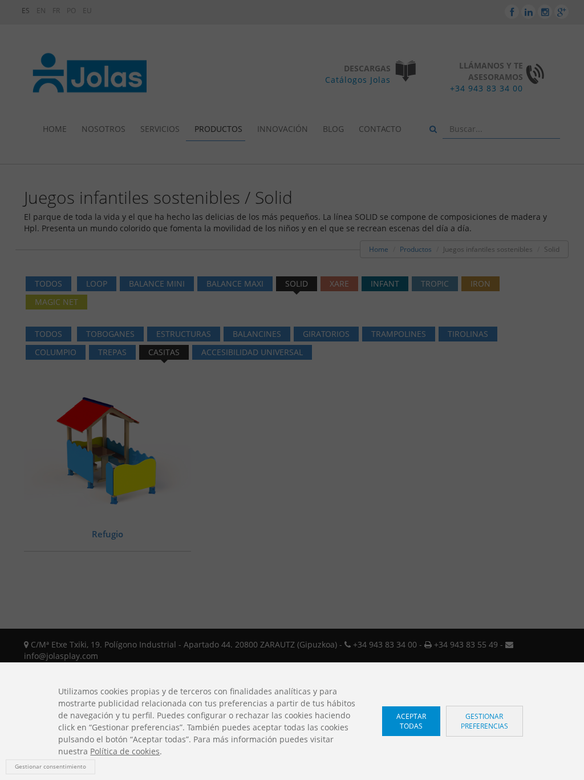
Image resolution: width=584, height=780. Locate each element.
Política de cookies (125, 751)
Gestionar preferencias (484, 721)
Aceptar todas (411, 721)
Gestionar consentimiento (50, 766)
